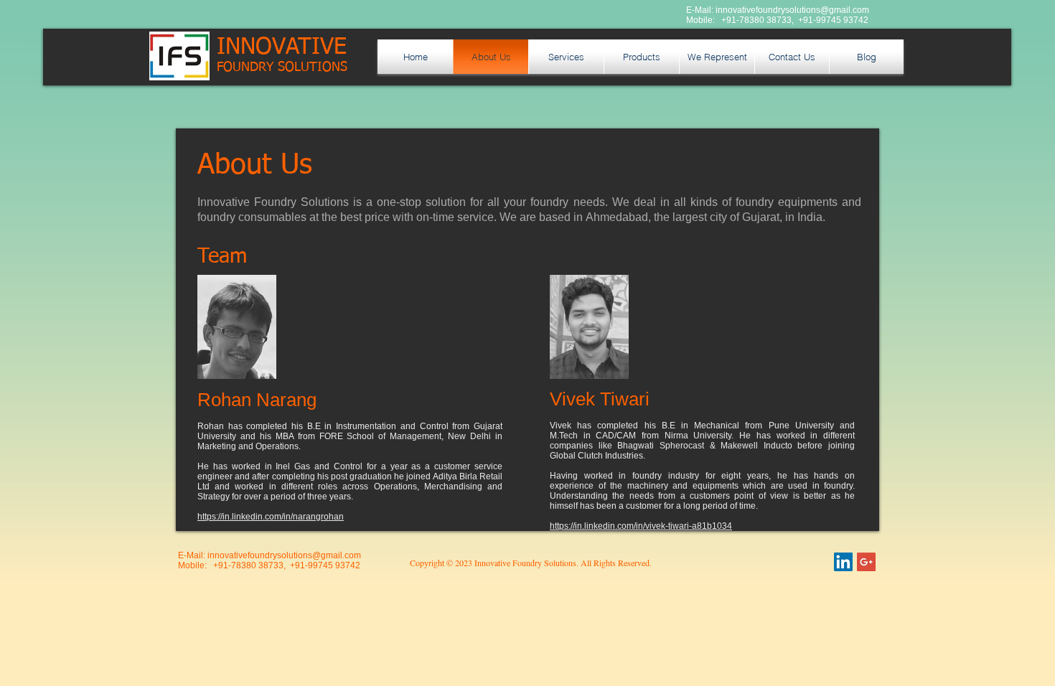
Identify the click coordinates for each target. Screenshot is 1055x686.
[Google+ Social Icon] (866, 562)
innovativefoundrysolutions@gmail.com (792, 10)
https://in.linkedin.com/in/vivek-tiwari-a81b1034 (641, 526)
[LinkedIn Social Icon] (843, 562)
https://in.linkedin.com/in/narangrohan (270, 517)
